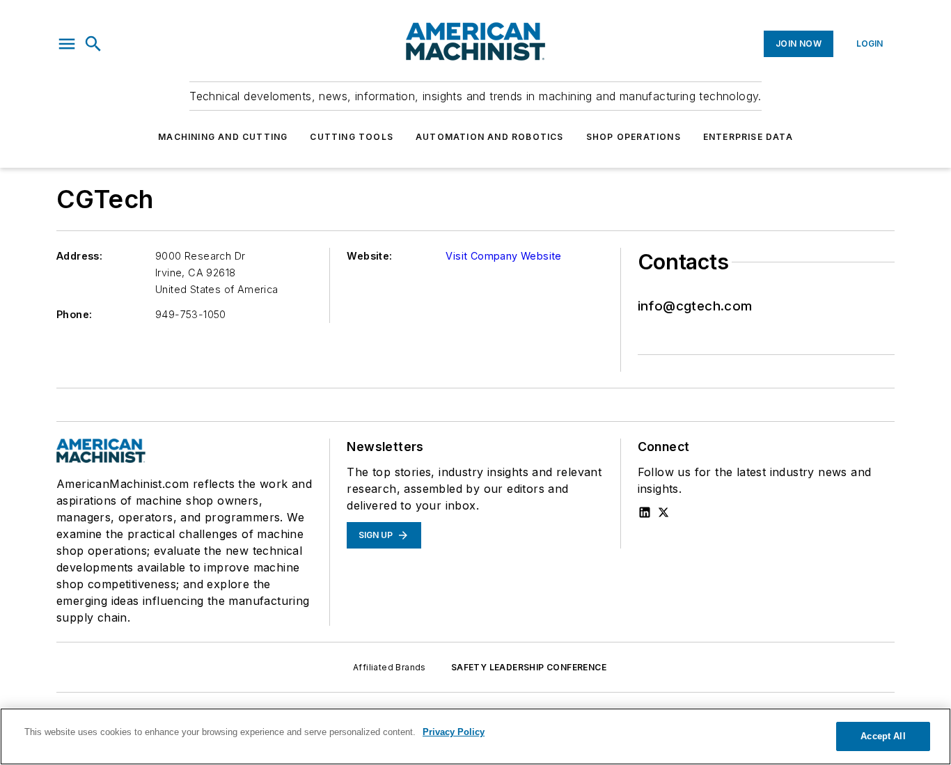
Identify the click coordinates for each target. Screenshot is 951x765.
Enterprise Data (748, 137)
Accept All (882, 736)
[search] (93, 43)
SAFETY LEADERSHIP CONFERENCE (528, 667)
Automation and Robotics (490, 137)
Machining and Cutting (223, 137)
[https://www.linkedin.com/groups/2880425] (645, 512)
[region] (475, 736)
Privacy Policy (454, 732)
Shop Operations (633, 137)
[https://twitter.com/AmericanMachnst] (663, 512)
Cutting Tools (351, 137)
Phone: (74, 314)
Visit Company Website (503, 256)
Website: (369, 256)
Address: (79, 256)
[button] (66, 43)
